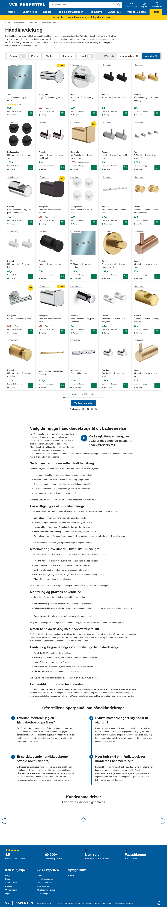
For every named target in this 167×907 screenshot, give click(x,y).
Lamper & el (114, 12)
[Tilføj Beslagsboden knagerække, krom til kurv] (94, 385)
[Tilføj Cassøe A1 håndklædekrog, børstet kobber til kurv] (157, 276)
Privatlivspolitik (43, 886)
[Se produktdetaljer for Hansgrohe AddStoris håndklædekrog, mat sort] (52, 189)
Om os (39, 875)
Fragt (7, 875)
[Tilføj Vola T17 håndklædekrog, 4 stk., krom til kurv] (30, 113)
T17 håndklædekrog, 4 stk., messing (82, 265)
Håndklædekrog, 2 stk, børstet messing (146, 99)
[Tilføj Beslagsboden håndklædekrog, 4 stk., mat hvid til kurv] (94, 222)
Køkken (47, 12)
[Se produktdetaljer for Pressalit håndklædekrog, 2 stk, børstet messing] (147, 77)
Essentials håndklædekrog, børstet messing (113, 265)
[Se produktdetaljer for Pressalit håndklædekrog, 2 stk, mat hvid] (20, 243)
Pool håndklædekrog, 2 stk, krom (113, 374)
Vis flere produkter (83, 403)
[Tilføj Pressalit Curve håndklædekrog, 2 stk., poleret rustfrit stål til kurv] (30, 222)
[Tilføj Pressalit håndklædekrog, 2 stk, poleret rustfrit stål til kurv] (62, 167)
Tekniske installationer (70, 12)
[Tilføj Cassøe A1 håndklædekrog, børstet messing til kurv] (157, 385)
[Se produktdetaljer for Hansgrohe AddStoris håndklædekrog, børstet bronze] (83, 134)
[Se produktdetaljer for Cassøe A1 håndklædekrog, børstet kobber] (147, 243)
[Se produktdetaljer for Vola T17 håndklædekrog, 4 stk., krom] (20, 77)
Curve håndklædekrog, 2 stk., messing (146, 320)
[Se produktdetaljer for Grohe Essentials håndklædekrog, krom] (83, 77)
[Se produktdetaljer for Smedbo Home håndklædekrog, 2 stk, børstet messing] (147, 189)
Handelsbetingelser (45, 879)
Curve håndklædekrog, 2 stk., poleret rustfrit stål (19, 211)
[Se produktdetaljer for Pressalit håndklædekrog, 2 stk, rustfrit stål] (115, 134)
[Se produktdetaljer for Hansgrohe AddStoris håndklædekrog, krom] (52, 298)
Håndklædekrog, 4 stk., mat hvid (82, 211)
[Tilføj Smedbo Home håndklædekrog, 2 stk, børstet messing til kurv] (157, 222)
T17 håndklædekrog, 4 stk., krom (19, 99)
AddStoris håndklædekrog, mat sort (50, 211)
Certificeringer (42, 893)
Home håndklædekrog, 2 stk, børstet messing (146, 211)
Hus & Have (95, 12)
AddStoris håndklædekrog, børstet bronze (81, 156)
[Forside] (27, 5)
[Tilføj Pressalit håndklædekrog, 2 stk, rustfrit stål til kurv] (125, 167)
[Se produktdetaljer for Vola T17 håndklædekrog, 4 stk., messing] (83, 243)
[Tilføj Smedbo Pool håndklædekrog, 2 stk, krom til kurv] (125, 385)
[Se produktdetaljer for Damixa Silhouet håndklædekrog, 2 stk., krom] (115, 298)
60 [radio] (92, 409)
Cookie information (44, 883)
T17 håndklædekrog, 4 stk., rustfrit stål (145, 156)
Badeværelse (29, 12)
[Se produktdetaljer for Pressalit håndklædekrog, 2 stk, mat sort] (115, 77)
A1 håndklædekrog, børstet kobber (145, 265)
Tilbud (155, 12)
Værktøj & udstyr (136, 12)
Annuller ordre (11, 883)
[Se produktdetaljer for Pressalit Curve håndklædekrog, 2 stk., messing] (147, 298)
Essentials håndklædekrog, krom (82, 99)
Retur (7, 879)
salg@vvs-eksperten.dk (124, 903)
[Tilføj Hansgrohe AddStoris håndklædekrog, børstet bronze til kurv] (94, 167)
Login (7, 893)
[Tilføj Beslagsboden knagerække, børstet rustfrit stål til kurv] (125, 222)
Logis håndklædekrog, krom (51, 97)
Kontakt (8, 886)
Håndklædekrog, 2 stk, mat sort (113, 99)
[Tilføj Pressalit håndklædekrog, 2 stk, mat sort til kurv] (125, 113)
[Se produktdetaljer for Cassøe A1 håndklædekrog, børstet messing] (147, 352)
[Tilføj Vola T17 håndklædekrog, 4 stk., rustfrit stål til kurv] (157, 167)
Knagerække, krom (78, 373)
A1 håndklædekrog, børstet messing (145, 374)
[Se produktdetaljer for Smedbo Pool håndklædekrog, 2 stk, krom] (115, 352)
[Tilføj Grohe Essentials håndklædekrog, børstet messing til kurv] (125, 276)
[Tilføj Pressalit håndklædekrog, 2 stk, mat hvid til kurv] (30, 276)
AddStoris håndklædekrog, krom (50, 320)
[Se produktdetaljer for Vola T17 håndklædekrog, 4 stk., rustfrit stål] (147, 134)
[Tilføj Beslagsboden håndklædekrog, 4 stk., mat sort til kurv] (30, 167)
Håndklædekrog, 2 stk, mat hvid (18, 265)
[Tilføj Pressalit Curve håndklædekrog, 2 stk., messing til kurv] (157, 331)
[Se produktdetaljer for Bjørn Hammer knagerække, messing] (52, 352)
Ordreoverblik (11, 890)
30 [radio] (88, 409)
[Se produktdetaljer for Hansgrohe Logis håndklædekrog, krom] (52, 77)
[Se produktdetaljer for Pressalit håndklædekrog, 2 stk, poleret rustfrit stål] (52, 134)
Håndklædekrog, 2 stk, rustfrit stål (114, 156)
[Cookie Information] (158, 903)
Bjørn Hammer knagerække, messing (51, 372)
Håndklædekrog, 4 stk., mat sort (19, 156)
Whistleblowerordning (46, 890)
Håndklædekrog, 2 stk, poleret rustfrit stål (51, 156)
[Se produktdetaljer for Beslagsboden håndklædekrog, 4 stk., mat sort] (20, 134)
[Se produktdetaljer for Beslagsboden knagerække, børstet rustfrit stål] (115, 189)
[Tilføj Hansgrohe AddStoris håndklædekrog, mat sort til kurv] (62, 222)
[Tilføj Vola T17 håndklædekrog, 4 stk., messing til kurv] (94, 276)
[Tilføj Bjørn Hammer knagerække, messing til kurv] (62, 385)
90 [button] (96, 409)
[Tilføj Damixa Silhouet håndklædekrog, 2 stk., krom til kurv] (125, 331)
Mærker (12, 12)
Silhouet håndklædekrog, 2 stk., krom (113, 320)
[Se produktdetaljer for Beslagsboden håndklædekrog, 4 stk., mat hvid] (83, 189)
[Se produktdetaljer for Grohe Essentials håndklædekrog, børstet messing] (115, 243)
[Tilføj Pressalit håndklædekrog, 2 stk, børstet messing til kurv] (157, 113)
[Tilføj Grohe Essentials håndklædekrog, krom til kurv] (94, 113)
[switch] (22, 56)
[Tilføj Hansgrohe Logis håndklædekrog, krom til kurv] (62, 113)
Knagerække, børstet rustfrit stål (114, 211)
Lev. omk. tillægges (14, 111)
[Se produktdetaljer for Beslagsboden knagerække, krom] (83, 352)
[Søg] (118, 4)
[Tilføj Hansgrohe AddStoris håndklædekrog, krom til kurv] (62, 331)
